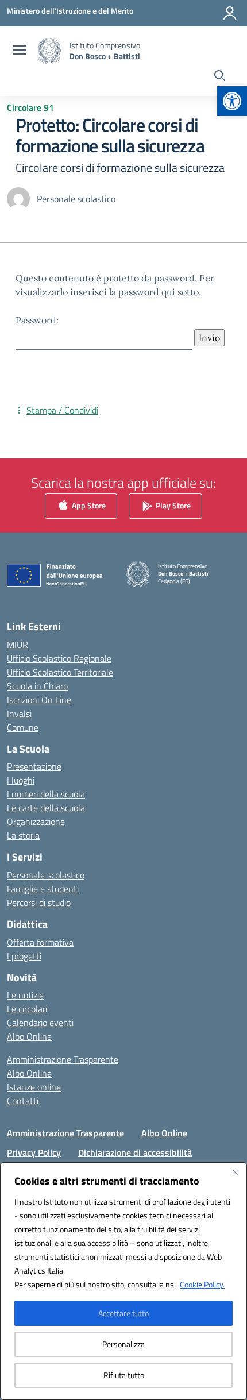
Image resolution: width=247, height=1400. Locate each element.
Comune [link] (22, 727)
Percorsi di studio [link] (39, 902)
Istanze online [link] (34, 1087)
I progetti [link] (24, 956)
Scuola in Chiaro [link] (37, 686)
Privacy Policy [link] (34, 1152)
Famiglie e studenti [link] (43, 889)
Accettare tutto (123, 1313)
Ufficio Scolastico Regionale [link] (59, 658)
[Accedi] (229, 13)
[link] (232, 101)
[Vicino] (235, 1172)
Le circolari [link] (27, 1009)
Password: (37, 320)
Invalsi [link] (19, 713)
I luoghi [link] (20, 780)
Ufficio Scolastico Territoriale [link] (60, 672)
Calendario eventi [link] (40, 1022)
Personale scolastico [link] (45, 875)
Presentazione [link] (34, 766)
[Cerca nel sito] (220, 77)
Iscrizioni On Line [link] (39, 700)
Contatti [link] (22, 1101)
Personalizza (123, 1344)
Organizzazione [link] (36, 821)
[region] (123, 1281)
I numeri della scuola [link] (46, 794)
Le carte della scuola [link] (46, 808)
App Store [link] (88, 505)
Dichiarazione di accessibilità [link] (135, 1152)
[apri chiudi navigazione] (19, 51)
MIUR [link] (17, 644)
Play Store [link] (172, 505)
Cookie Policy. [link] (202, 1284)
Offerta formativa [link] (40, 942)
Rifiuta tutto (123, 1375)
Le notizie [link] (25, 995)
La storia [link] (23, 835)
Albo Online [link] (29, 1036)
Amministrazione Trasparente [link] (62, 1059)
